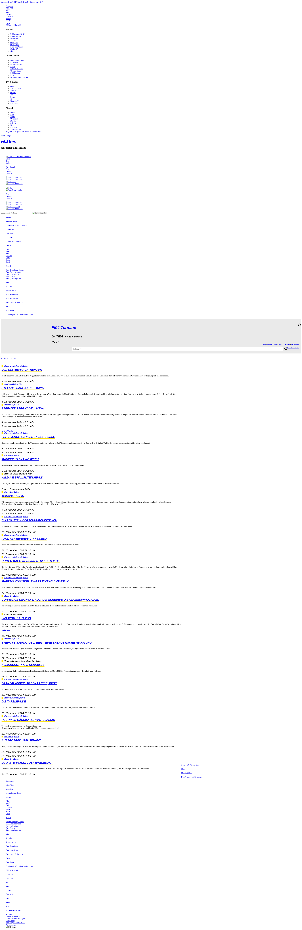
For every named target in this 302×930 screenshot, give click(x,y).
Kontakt (9, 286)
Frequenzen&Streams (14, 303)
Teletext (13, 91)
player (8, 159)
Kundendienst (15, 36)
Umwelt (9, 256)
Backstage (14, 38)
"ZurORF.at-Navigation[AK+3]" (30, 2)
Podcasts (9, 171)
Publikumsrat (15, 73)
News (8, 23)
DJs (275, 344)
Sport (8, 21)
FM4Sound (10, 167)
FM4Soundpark (12, 295)
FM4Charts (10, 276)
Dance (8, 169)
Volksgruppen (15, 129)
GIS (11, 51)
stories (8, 163)
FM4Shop (10, 311)
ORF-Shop (14, 45)
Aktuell (8, 266)
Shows (8, 217)
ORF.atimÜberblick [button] (13, 25)
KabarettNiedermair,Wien (16, 366)
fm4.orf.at (6, 630)
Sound (8, 12)
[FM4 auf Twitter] (13, 207)
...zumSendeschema (13, 241)
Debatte (8, 14)
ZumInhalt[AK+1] (8, 2)
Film (7, 249)
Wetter (8, 19)
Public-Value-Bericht (18, 34)
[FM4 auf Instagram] (14, 177)
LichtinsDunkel (16, 47)
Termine (9, 173)
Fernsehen (9, 6)
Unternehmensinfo (17, 60)
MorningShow (11, 221)
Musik (8, 251)
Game (8, 258)
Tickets (13, 40)
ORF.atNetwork (12, 870)
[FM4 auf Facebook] (14, 180)
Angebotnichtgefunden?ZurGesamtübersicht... (24, 132)
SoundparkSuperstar (13, 278)
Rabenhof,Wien (11, 405)
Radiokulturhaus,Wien (14, 698)
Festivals (295, 344)
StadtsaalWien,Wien (13, 384)
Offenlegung (10, 921)
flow (7, 161)
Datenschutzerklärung (14, 916)
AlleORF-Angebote (13, 910)
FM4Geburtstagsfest (13, 272)
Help (12, 125)
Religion (13, 127)
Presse (12, 67)
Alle (264, 344)
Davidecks (10, 229)
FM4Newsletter (12, 299)
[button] (18, 157)
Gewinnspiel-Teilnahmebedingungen (19, 315)
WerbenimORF (16, 69)
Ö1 (11, 99)
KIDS (8, 10)
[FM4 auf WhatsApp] (14, 184)
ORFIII (13, 93)
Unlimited (9, 237)
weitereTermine (8, 431)
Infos (7, 282)
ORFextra (14, 43)
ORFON (9, 8)
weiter (16, 358)
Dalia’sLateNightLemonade (17, 225)
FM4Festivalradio (12, 274)
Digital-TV (14, 49)
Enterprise (14, 62)
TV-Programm (15, 88)
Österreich (9, 17)
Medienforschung (16, 65)
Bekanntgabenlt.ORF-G (19, 77)
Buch (8, 260)
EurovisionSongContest (15, 270)
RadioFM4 (14, 103)
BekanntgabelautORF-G (15, 923)
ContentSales (15, 71)
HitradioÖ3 (14, 101)
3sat (11, 95)
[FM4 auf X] (11, 182)
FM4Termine (64, 327)
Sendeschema (11, 290)
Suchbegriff (5, 213)
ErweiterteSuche (293, 348)
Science (13, 123)
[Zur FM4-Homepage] (6, 136)
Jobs (12, 75)
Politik (8, 254)
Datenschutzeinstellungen (15, 919)
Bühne (287, 344)
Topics (8, 245)
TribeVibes (10, 233)
